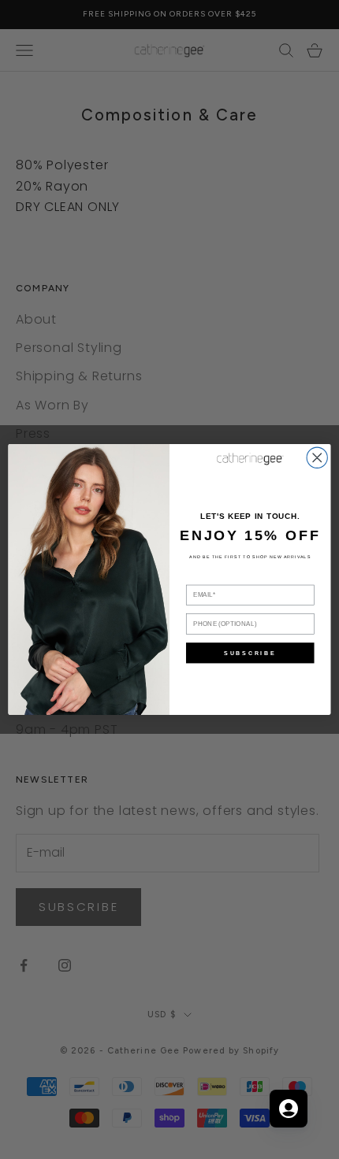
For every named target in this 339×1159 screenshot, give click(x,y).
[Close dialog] (317, 457)
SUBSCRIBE (250, 653)
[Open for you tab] (288, 1109)
